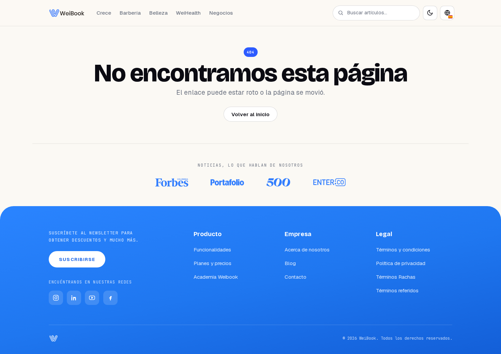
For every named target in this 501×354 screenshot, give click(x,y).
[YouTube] (92, 298)
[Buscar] (341, 13)
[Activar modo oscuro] (430, 13)
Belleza (158, 13)
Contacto (295, 277)
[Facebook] (110, 298)
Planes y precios (212, 263)
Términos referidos (397, 290)
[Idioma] (447, 13)
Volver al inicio (250, 114)
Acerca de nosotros (307, 249)
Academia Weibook (216, 277)
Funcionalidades (212, 249)
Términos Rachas (395, 277)
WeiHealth (188, 13)
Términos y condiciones (403, 249)
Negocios (221, 13)
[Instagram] (56, 298)
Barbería (130, 13)
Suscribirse (77, 259)
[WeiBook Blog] (67, 13)
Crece (103, 13)
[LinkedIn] (74, 298)
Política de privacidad (400, 263)
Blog (290, 263)
